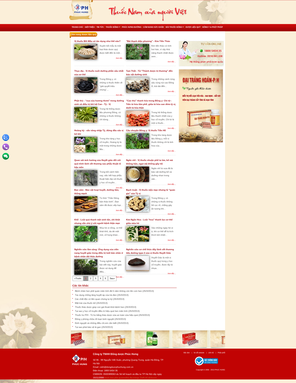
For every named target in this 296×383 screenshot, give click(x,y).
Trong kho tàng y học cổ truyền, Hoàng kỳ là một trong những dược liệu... (111, 143)
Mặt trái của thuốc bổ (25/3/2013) (91, 303)
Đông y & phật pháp (212, 27)
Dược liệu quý (193, 27)
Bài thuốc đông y (175, 27)
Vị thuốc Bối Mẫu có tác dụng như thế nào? (97, 41)
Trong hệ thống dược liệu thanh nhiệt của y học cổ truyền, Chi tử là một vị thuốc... (162, 117)
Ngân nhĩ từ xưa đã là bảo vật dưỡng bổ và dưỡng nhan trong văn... (162, 173)
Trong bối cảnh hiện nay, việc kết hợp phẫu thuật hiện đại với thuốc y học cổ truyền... (111, 177)
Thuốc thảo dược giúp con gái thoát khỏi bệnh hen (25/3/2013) (105, 307)
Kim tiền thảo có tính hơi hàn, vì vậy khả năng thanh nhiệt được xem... (162, 51)
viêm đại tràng (131, 377)
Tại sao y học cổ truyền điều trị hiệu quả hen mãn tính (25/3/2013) (107, 311)
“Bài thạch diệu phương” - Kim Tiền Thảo (148, 41)
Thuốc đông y (113, 27)
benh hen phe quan (114, 377)
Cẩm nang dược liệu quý (83, 34)
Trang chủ (77, 27)
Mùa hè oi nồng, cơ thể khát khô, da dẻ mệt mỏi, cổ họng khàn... (111, 231)
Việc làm (187, 353)
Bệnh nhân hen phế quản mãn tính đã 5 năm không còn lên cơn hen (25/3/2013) (114, 291)
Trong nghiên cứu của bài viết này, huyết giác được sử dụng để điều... (111, 266)
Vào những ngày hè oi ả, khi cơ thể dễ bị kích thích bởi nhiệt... (162, 231)
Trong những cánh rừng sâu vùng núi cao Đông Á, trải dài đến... (163, 82)
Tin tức (100, 27)
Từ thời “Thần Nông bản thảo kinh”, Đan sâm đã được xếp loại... (111, 201)
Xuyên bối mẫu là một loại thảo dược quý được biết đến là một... (111, 49)
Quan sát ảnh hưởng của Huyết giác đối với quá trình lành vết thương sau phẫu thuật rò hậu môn (97, 163)
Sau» (112, 278)
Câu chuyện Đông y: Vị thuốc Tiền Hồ (146, 130)
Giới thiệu (90, 27)
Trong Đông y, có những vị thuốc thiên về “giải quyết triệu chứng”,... (111, 84)
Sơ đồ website (200, 353)
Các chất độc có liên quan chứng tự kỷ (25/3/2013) (99, 299)
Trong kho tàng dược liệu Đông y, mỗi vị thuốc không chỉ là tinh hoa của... (162, 140)
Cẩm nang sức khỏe (153, 27)
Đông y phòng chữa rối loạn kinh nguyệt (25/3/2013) (100, 319)
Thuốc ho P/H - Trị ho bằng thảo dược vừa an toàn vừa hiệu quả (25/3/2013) (112, 315)
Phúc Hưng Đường (131, 27)
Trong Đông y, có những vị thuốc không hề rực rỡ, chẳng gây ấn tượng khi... (162, 203)
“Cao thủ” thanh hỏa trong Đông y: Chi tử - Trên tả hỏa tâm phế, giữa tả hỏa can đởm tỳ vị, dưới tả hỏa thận (151, 104)
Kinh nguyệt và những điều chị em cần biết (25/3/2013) (102, 323)
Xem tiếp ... (120, 58)
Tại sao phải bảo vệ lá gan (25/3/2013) (94, 327)
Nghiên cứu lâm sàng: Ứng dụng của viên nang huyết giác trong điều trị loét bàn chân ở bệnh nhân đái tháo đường (98, 253)
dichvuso (152, 377)
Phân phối (221, 353)
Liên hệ (212, 353)
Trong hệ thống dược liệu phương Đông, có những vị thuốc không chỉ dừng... (110, 114)
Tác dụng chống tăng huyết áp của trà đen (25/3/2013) (102, 295)
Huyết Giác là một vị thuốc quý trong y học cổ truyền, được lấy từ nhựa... (162, 262)
